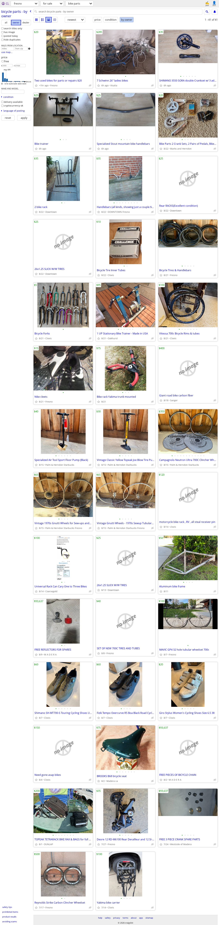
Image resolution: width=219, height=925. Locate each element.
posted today (11, 35)
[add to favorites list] (36, 85)
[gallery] (49, 19)
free (6, 61)
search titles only (13, 28)
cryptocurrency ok (13, 105)
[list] (36, 19)
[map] (55, 19)
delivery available (13, 101)
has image (9, 32)
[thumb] (42, 19)
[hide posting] (90, 85)
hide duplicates (12, 39)
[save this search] (215, 12)
